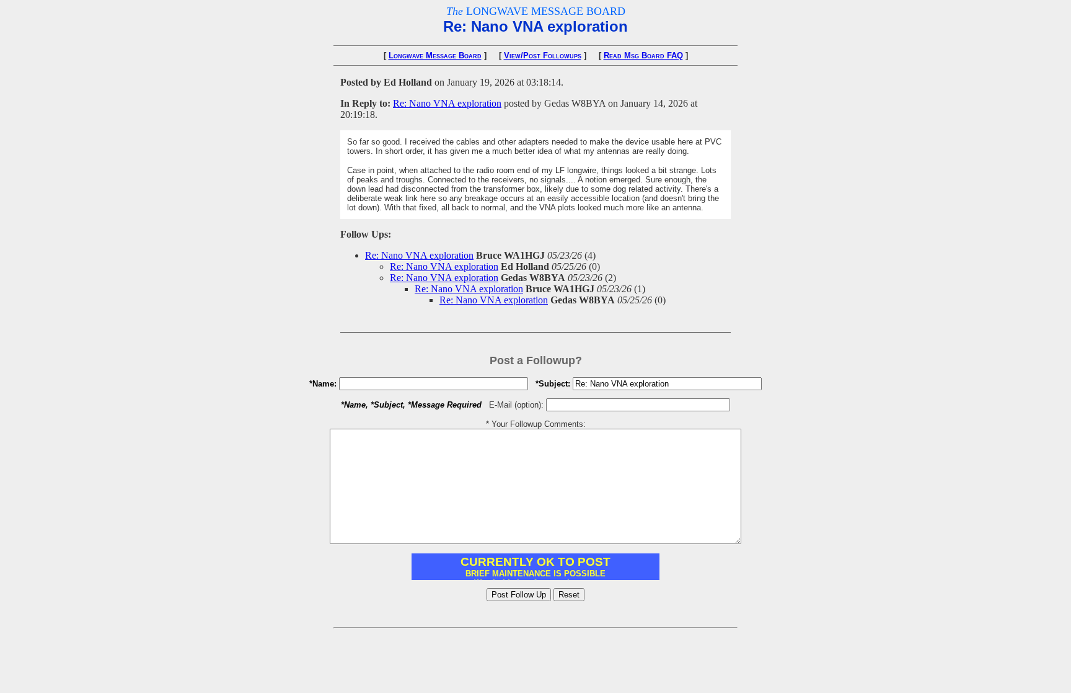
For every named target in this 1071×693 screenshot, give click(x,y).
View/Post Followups (542, 55)
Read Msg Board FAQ (643, 55)
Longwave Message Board (435, 55)
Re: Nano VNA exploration (447, 103)
